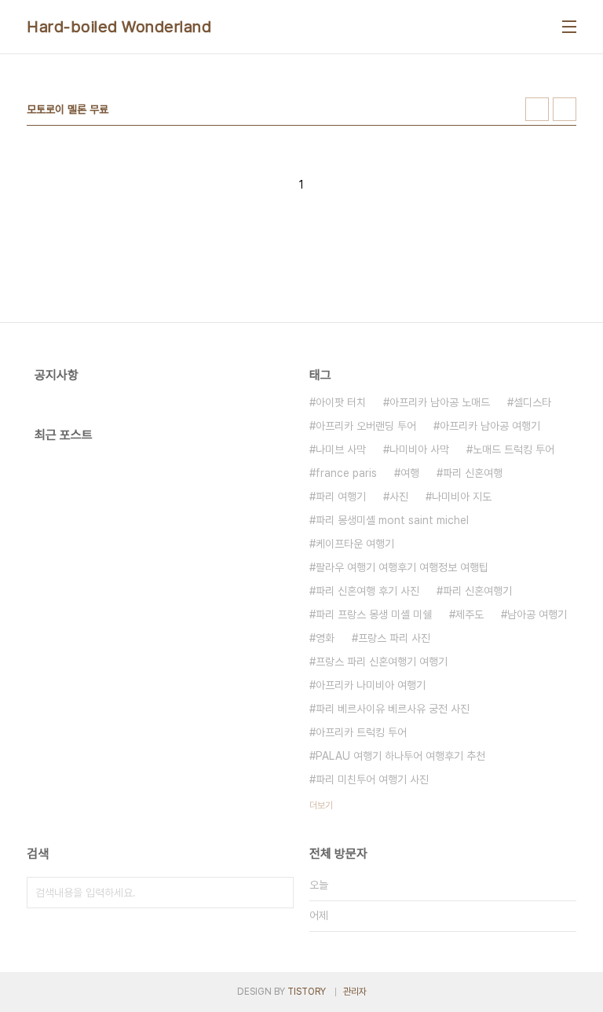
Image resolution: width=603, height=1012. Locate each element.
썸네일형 (537, 109)
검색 (278, 893)
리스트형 (564, 109)
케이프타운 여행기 (355, 543)
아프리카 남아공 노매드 (439, 402)
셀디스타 (532, 402)
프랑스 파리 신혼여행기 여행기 (382, 661)
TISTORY (306, 991)
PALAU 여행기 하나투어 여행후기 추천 (400, 756)
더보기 (321, 805)
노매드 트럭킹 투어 (513, 449)
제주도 (469, 614)
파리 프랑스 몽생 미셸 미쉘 (374, 614)
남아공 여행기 (537, 614)
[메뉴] (569, 27)
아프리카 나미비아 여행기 (371, 685)
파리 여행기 (341, 496)
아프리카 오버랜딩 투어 (366, 426)
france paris (346, 473)
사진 (398, 496)
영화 (325, 638)
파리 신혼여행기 (477, 591)
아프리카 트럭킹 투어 (361, 732)
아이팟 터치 (341, 402)
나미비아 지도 (462, 496)
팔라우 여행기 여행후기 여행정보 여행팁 (402, 567)
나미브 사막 (341, 449)
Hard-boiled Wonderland (119, 26)
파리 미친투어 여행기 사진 (372, 779)
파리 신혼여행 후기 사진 (367, 591)
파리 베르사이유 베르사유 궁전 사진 (393, 708)
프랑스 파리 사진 (394, 638)
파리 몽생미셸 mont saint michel (392, 520)
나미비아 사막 (419, 449)
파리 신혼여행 (472, 473)
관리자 (355, 991)
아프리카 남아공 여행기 (490, 426)
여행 (409, 473)
